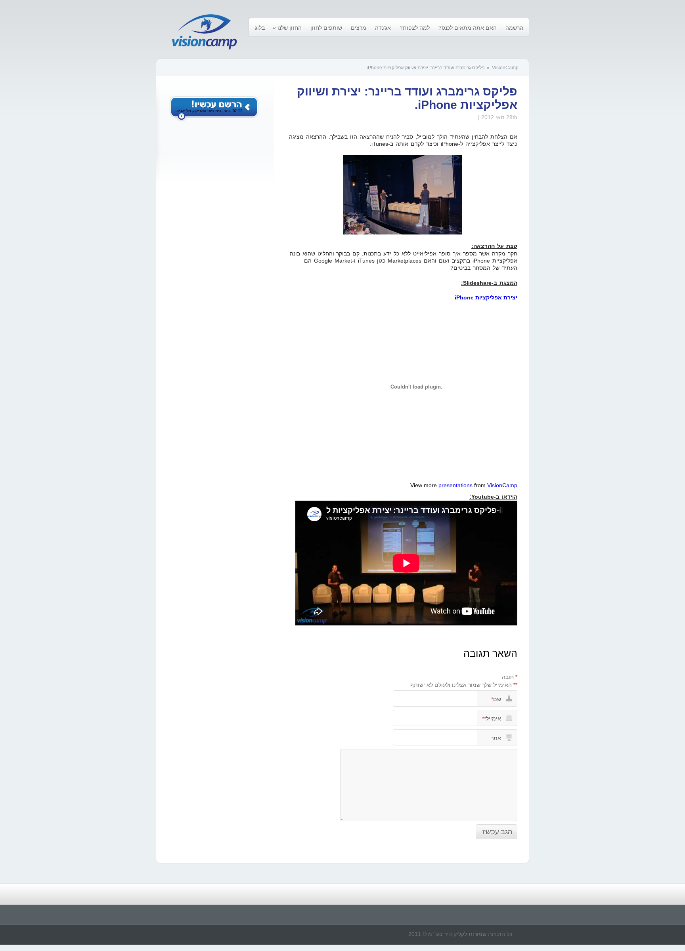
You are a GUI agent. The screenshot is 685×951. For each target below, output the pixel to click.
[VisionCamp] (204, 32)
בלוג (260, 28)
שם (496, 699)
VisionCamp (505, 68)
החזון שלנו (287, 28)
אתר (496, 738)
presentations (455, 485)
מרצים (358, 28)
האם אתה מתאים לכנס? (467, 28)
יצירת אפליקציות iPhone (486, 297)
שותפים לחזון (326, 28)
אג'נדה (383, 28)
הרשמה (514, 28)
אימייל (491, 718)
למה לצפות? (415, 28)
